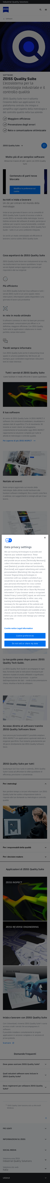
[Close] (45, 537)
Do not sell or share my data (25, 643)
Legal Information (25, 628)
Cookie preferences (25, 636)
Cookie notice (10, 628)
